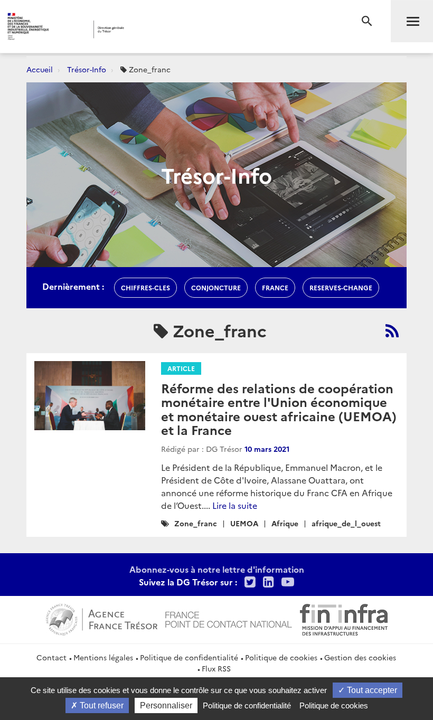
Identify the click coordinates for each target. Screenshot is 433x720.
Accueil (39, 69)
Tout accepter (371, 690)
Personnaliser (166, 705)
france (275, 287)
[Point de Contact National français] (229, 618)
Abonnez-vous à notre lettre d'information (216, 569)
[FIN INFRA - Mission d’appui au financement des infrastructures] (344, 618)
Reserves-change (340, 287)
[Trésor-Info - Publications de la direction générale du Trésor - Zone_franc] (392, 330)
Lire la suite (234, 505)
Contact (51, 657)
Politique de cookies (281, 657)
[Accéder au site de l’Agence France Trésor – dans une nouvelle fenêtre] (101, 618)
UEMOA (244, 523)
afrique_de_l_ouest (346, 523)
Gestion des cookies (360, 657)
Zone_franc (195, 523)
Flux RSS (216, 668)
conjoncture (216, 287)
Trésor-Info (86, 69)
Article (181, 368)
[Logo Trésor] (165, 29)
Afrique (284, 523)
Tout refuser (101, 705)
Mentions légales (103, 657)
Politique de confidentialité (189, 657)
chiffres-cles (145, 287)
